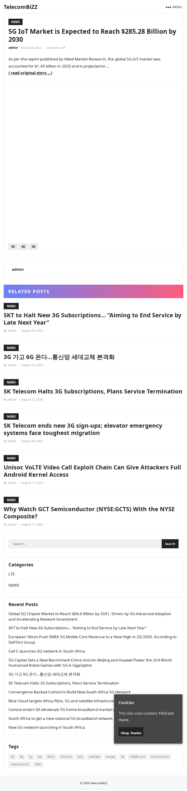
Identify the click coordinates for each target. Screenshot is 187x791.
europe (110, 757)
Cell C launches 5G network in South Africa (46, 651)
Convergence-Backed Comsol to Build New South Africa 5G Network (69, 692)
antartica (66, 757)
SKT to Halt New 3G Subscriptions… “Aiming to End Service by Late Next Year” (93, 318)
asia (80, 757)
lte (122, 757)
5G (33, 247)
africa (51, 757)
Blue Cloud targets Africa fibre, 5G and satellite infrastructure (63, 700)
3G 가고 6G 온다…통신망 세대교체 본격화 (59, 357)
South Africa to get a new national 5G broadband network (60, 718)
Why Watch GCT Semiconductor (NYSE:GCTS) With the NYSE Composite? (89, 512)
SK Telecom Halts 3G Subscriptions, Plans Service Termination (93, 391)
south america (20, 764)
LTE (11, 574)
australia (94, 757)
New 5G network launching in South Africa (46, 727)
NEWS (15, 22)
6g (39, 757)
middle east (137, 757)
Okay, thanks (131, 733)
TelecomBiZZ (21, 6)
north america (160, 757)
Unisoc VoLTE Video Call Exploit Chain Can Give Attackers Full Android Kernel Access (92, 470)
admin (13, 48)
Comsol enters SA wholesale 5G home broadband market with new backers (76, 709)
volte (38, 764)
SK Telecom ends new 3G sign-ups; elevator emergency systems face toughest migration (83, 429)
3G (13, 247)
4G (23, 247)
